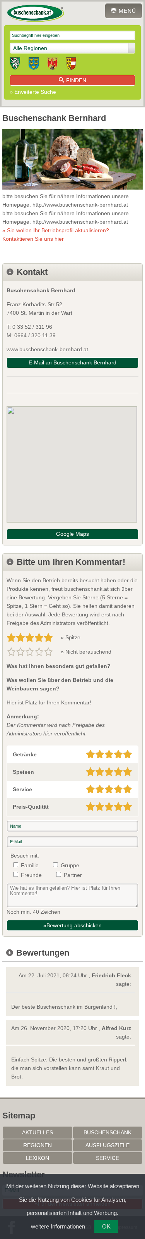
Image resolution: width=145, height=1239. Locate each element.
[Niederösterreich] (34, 64)
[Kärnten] (71, 64)
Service (107, 1158)
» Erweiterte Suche (33, 92)
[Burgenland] (52, 64)
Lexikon (37, 1158)
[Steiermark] (15, 64)
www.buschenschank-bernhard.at (47, 349)
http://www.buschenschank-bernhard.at (80, 205)
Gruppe (70, 865)
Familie (30, 865)
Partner (73, 875)
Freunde (31, 875)
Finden (76, 80)
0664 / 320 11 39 (35, 335)
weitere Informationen (58, 1226)
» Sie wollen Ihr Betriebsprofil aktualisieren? (55, 234)
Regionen (37, 1145)
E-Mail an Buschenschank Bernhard (72, 362)
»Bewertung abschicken (72, 925)
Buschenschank (107, 1132)
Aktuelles (37, 1132)
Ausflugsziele (107, 1145)
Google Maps (72, 534)
